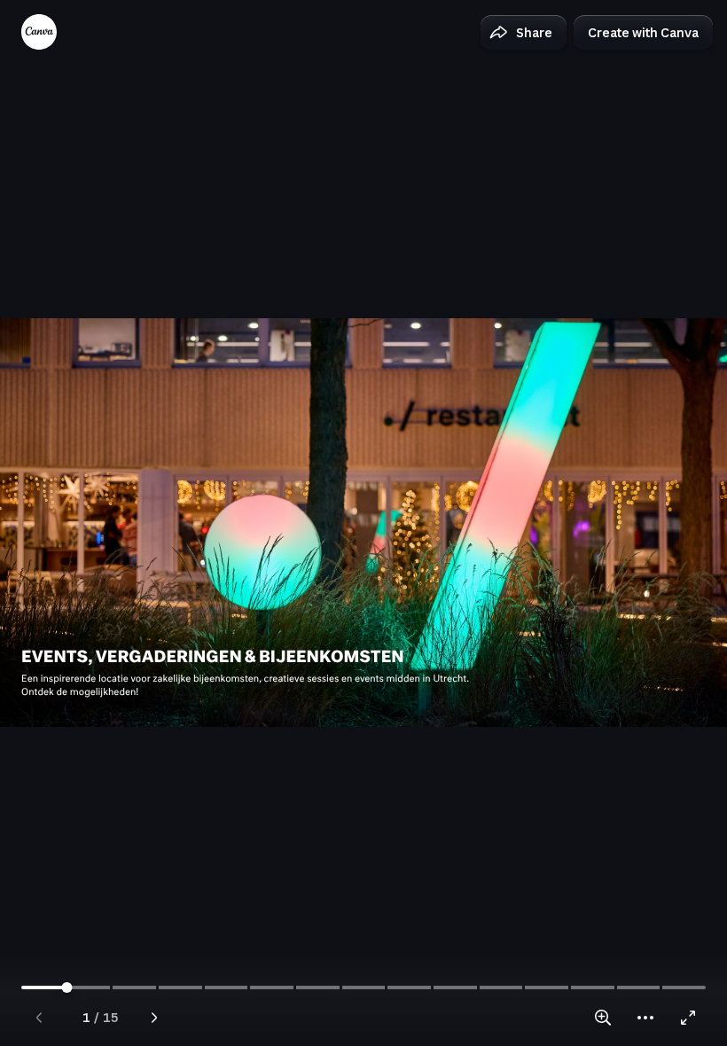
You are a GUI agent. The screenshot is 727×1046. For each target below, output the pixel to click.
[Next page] (154, 1017)
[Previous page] (39, 1017)
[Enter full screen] (688, 1017)
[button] (524, 33)
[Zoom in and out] (603, 1017)
